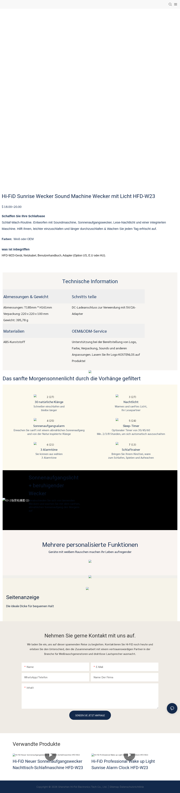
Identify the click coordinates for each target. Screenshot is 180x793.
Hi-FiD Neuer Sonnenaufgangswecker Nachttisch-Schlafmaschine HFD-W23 (48, 764)
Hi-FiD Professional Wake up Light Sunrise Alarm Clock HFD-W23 (123, 764)
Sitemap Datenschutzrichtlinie (127, 786)
